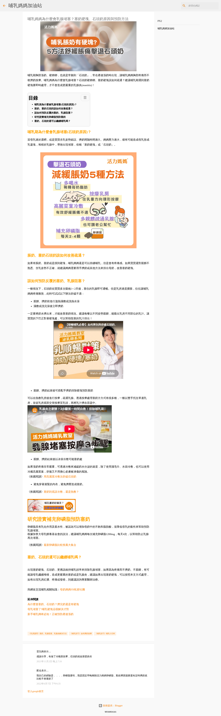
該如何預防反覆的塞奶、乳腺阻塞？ (53, 112)
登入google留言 (36, 691)
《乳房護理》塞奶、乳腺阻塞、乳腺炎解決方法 (48, 633)
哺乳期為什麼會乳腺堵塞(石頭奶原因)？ (55, 104)
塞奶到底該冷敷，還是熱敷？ (61, 491)
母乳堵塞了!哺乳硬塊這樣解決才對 (48, 609)
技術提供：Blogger (112, 705)
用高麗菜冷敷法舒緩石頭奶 (60, 476)
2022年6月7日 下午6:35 (49, 683)
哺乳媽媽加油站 (25, 5)
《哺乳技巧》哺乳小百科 (105, 633)
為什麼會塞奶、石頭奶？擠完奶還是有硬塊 (53, 604)
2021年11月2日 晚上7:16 (49, 661)
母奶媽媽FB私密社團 (72, 589)
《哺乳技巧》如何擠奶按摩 (81, 633)
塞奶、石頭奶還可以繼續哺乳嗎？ (52, 121)
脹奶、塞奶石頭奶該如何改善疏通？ (53, 108)
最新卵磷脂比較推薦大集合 (60, 544)
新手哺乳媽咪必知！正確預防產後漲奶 (51, 614)
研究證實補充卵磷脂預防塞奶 (50, 117)
